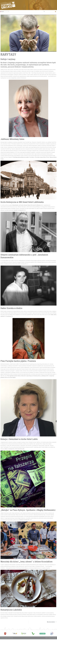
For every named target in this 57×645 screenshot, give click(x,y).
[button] (55, 11)
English (2, 11)
